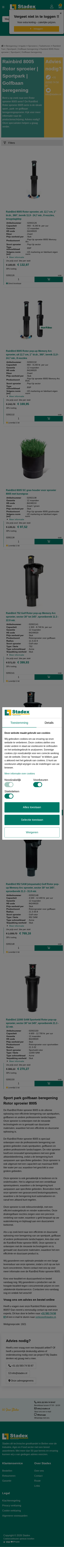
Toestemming (19, 722)
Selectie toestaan (32, 819)
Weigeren (32, 832)
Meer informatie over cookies (19, 773)
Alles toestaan (32, 807)
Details (49, 722)
